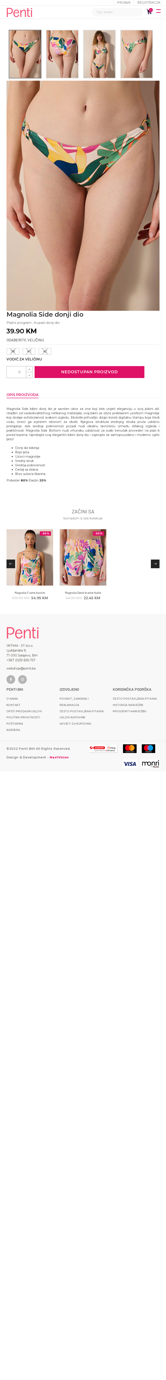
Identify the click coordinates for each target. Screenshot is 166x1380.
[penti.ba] (19, 12)
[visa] (130, 763)
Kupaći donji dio (47, 323)
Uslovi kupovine (73, 717)
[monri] (103, 748)
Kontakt (13, 705)
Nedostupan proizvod (89, 372)
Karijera (13, 730)
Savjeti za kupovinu (76, 723)
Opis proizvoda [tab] (22, 395)
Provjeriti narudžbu (130, 711)
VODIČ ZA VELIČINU (24, 359)
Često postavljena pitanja (82, 711)
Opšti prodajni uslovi (24, 711)
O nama (12, 698)
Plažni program (19, 323)
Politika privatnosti (23, 717)
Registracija (148, 3)
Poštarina (14, 723)
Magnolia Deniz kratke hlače (83, 592)
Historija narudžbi (128, 705)
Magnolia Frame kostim (30, 592)
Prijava (124, 3)
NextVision (59, 757)
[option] (25, 54)
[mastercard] (130, 748)
